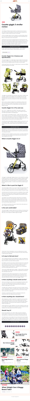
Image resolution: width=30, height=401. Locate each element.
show (8, 52)
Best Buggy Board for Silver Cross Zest (21, 334)
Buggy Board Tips (4, 357)
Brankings (3, 362)
